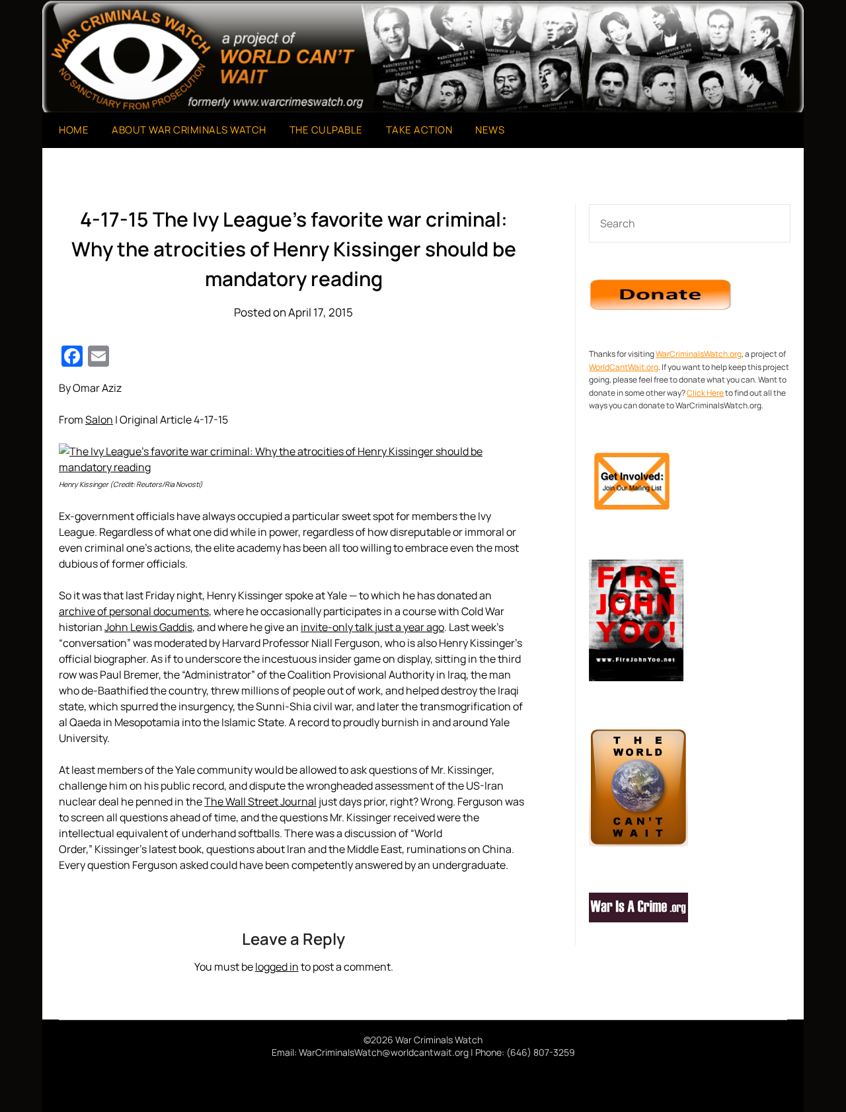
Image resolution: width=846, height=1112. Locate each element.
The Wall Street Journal (260, 801)
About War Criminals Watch (189, 130)
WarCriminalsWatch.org (699, 353)
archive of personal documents (134, 611)
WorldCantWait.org (623, 367)
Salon (99, 419)
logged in (277, 966)
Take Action (419, 130)
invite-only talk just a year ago (372, 627)
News (489, 130)
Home (74, 130)
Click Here (705, 392)
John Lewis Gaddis (148, 627)
